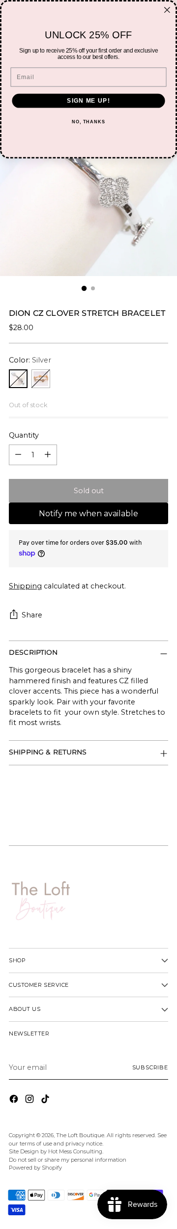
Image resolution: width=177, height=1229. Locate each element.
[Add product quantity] (48, 455)
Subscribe (150, 1067)
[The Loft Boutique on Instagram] (30, 1100)
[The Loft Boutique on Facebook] (15, 1100)
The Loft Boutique (80, 1135)
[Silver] (18, 378)
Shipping (25, 586)
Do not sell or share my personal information (67, 1159)
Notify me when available (88, 513)
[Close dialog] (167, 9)
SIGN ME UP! (88, 101)
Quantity (24, 435)
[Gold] (40, 378)
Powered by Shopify (35, 1167)
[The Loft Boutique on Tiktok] (46, 1100)
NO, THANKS (88, 121)
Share (32, 615)
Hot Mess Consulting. (75, 1151)
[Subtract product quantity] (18, 455)
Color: (30, 360)
